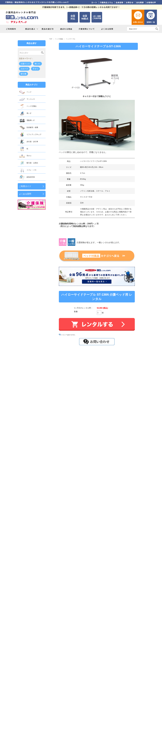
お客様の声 (151, 2)
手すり (35, 69)
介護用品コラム (106, 2)
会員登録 (119, 2)
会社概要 (140, 2)
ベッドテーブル (70, 39)
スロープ (24, 69)
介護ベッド (25, 64)
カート (94, 2)
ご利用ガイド (25, 186)
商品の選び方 (48, 29)
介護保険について (87, 29)
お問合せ (130, 2)
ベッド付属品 (59, 39)
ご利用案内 (11, 29)
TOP (50, 39)
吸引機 (23, 74)
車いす (37, 64)
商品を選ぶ (30, 29)
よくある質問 (107, 29)
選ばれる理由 (66, 29)
